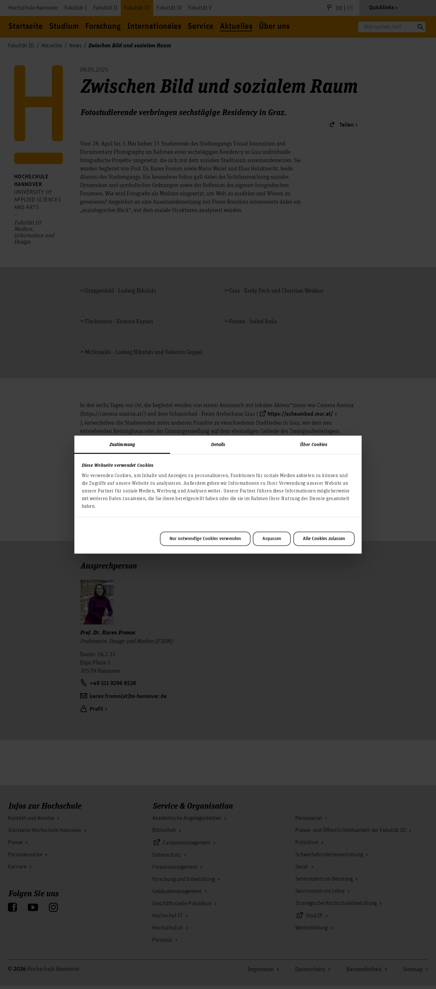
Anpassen (271, 538)
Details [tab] (218, 444)
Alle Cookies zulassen (324, 538)
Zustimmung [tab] (122, 444)
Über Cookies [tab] (313, 444)
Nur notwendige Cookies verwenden (205, 538)
